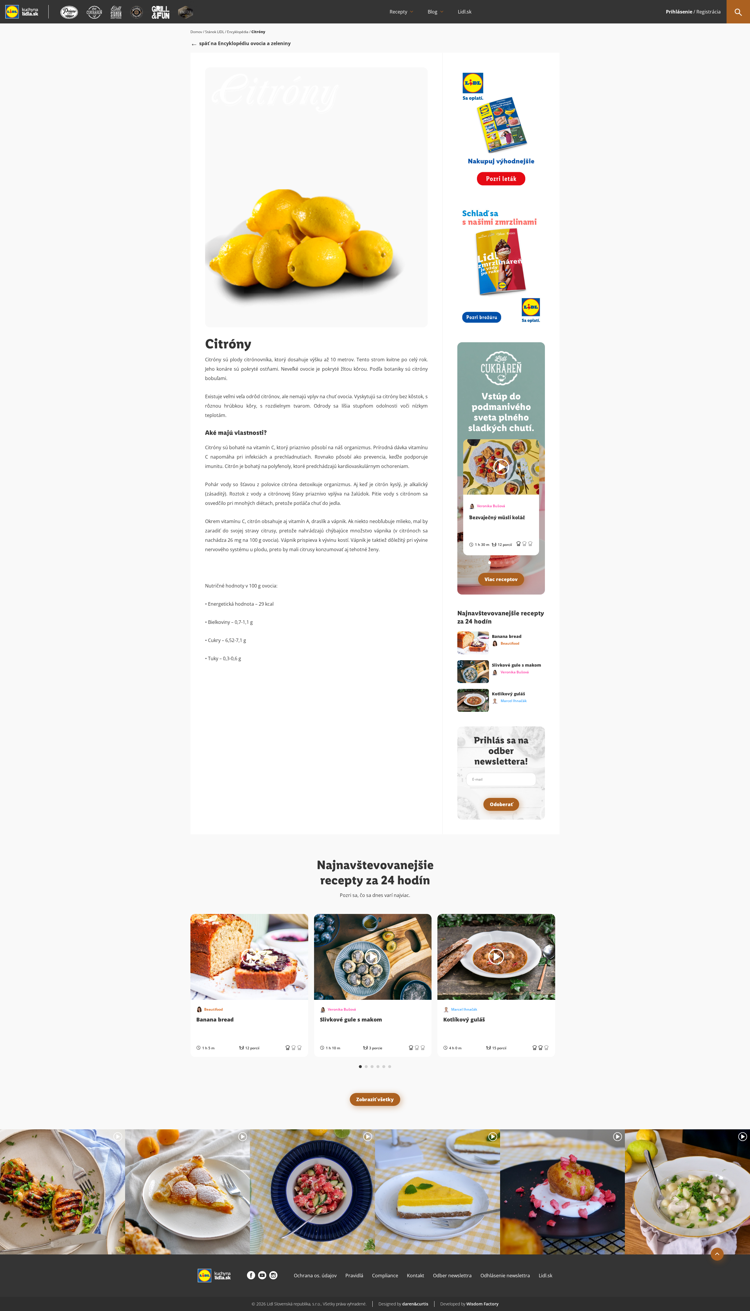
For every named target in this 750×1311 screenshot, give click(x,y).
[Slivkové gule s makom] (473, 671)
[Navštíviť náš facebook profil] (251, 1275)
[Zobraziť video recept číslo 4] (437, 1191)
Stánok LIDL (214, 31)
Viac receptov (501, 579)
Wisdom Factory (482, 1304)
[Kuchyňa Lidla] (21, 11)
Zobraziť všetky (375, 1099)
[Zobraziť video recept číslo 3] (312, 1191)
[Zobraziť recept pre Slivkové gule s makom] (373, 957)
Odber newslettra (452, 1275)
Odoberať (501, 804)
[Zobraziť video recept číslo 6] (687, 1191)
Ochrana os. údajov (315, 1275)
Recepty (398, 11)
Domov (196, 31)
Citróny (258, 31)
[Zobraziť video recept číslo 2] (187, 1191)
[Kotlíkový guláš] (473, 700)
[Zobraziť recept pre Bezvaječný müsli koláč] (501, 467)
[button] (489, 562)
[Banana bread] (473, 642)
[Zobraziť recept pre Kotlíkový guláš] (496, 957)
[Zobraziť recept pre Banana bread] (249, 957)
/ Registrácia (693, 11)
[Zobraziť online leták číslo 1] (501, 128)
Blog (432, 11)
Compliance (385, 1275)
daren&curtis (415, 1304)
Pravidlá (354, 1275)
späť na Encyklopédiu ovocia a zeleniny (245, 43)
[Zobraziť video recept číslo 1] (62, 1191)
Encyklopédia (237, 31)
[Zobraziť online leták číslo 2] (501, 266)
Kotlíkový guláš (508, 694)
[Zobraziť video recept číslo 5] (562, 1191)
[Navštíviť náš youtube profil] (262, 1275)
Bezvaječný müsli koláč (497, 518)
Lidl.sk (464, 11)
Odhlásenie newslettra (505, 1275)
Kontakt (415, 1275)
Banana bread (506, 636)
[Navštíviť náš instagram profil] (273, 1275)
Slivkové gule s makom (516, 665)
